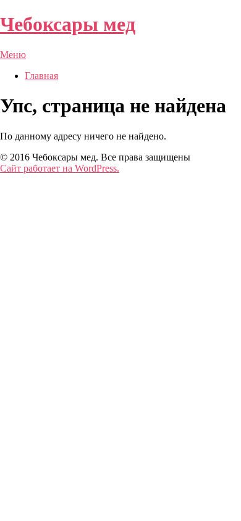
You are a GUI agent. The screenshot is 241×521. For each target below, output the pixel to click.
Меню (13, 54)
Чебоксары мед (67, 24)
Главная (41, 75)
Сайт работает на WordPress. (59, 168)
